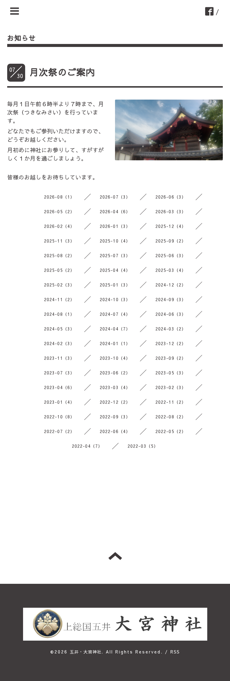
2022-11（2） (170, 402)
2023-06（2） (115, 373)
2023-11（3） (59, 358)
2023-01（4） (59, 402)
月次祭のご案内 (62, 72)
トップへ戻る (115, 556)
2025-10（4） (115, 241)
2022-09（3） (115, 417)
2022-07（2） (59, 431)
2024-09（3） (170, 299)
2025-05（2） (59, 270)
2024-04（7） (115, 329)
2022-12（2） (115, 402)
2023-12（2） (170, 343)
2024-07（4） (115, 314)
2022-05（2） (170, 431)
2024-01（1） (115, 343)
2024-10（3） (115, 299)
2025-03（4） (170, 270)
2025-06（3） (170, 255)
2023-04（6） (59, 387)
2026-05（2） (59, 211)
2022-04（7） (87, 446)
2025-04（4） (115, 270)
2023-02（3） (170, 387)
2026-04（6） (115, 211)
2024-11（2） (59, 299)
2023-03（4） (115, 387)
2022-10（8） (59, 417)
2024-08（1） (59, 314)
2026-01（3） (115, 226)
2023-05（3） (170, 373)
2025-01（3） (115, 285)
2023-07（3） (59, 373)
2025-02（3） (59, 285)
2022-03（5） (143, 446)
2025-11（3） (59, 241)
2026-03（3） (170, 211)
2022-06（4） (115, 431)
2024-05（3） (59, 329)
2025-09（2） (170, 241)
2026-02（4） (59, 226)
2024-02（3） (59, 343)
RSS (175, 652)
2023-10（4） (115, 358)
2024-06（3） (170, 314)
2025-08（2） (59, 255)
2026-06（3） (170, 197)
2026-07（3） (115, 197)
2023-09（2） (170, 358)
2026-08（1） (59, 197)
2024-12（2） (170, 285)
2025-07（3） (115, 255)
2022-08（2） (170, 417)
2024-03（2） (170, 329)
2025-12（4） (170, 226)
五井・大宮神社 (86, 652)
